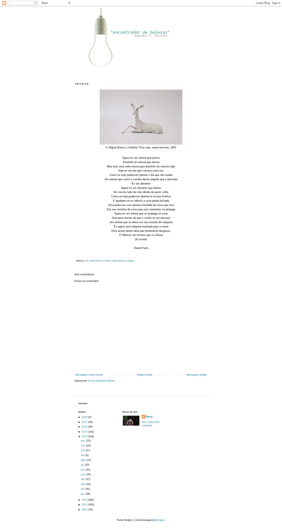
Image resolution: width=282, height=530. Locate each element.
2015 (85, 431)
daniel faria (95, 260)
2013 (85, 499)
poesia (130, 260)
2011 (85, 509)
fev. (83, 488)
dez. (83, 440)
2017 (85, 422)
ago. (83, 460)
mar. (83, 484)
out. (83, 450)
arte (86, 260)
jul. (83, 464)
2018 (85, 417)
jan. (83, 493)
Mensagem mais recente (89, 374)
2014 (85, 436)
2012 (85, 504)
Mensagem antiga (196, 374)
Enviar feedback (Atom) (101, 380)
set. (83, 455)
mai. (83, 474)
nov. (83, 445)
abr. (83, 479)
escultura (106, 260)
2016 (85, 426)
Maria (149, 416)
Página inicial (144, 374)
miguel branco (119, 260)
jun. (83, 469)
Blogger (160, 520)
